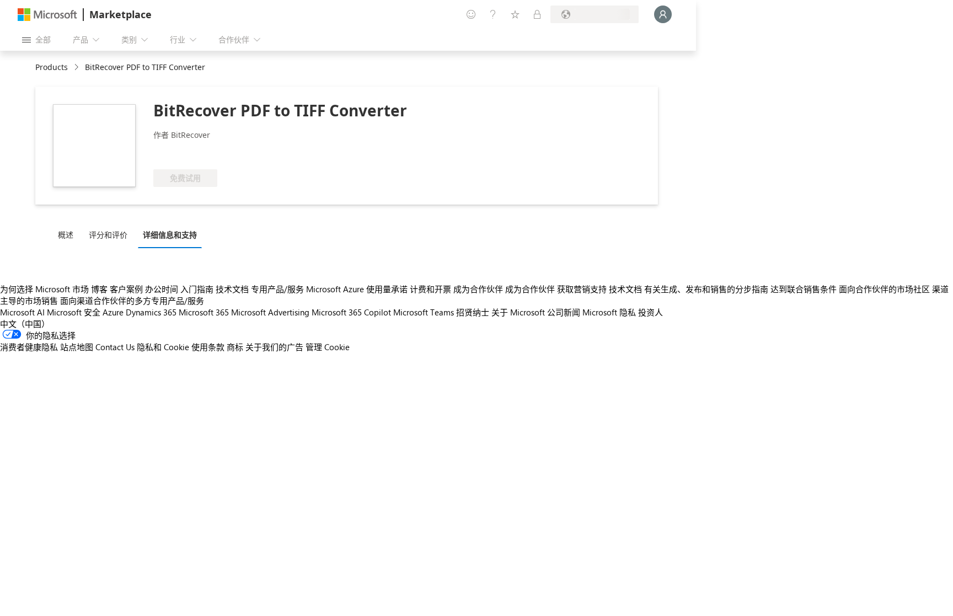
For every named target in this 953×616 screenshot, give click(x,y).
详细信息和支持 (170, 234)
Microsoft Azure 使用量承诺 (357, 288)
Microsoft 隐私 (609, 312)
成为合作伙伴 (478, 288)
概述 (65, 234)
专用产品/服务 (277, 288)
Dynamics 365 (151, 312)
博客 (99, 288)
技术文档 (232, 288)
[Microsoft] (47, 14)
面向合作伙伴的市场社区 (884, 288)
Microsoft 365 (204, 312)
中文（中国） (25, 323)
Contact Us (115, 346)
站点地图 (76, 346)
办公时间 (161, 288)
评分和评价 (108, 234)
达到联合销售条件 (803, 288)
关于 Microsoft (518, 312)
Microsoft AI (22, 312)
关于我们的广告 (274, 346)
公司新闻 (563, 312)
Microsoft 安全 (73, 312)
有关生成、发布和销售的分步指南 (706, 288)
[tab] (68, 234)
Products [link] (51, 67)
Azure (113, 312)
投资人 (650, 312)
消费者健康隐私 (29, 346)
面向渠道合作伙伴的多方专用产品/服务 (132, 300)
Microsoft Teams (423, 312)
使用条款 (207, 346)
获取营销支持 (582, 288)
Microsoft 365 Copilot (351, 312)
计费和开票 (430, 288)
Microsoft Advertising (270, 312)
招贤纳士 (472, 312)
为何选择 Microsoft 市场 (44, 288)
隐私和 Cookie (163, 346)
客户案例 (126, 288)
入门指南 (196, 288)
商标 (235, 346)
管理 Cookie (328, 346)
